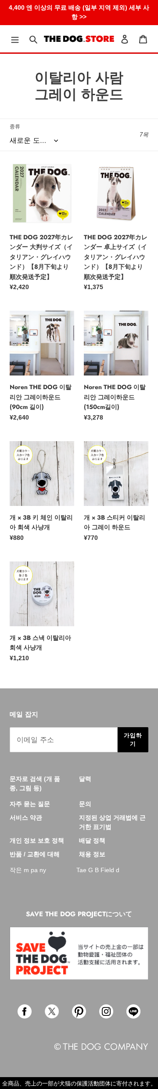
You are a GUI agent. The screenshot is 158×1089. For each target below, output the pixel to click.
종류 (15, 126)
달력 (85, 778)
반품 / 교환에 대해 (35, 854)
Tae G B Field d (97, 869)
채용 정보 (92, 854)
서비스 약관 (26, 817)
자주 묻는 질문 (30, 803)
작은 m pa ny (28, 869)
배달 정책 (92, 840)
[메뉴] (15, 39)
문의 (85, 803)
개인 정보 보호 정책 (37, 840)
